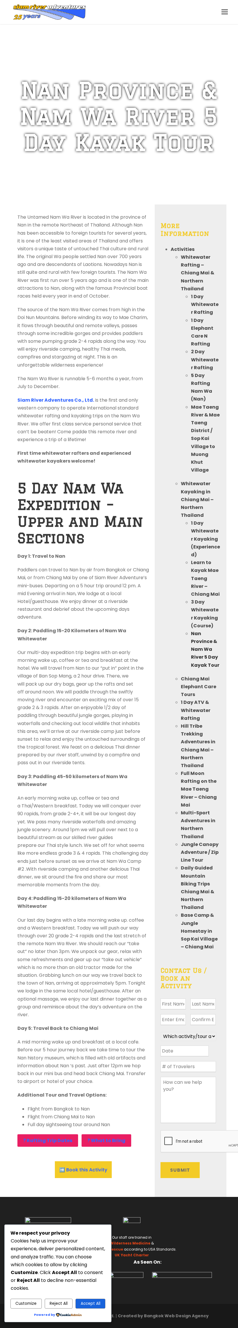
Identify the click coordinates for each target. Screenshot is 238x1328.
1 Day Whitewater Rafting (205, 304)
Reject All (59, 1303)
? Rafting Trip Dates (47, 1140)
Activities (182, 249)
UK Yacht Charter (132, 1255)
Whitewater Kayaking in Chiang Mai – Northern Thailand (197, 499)
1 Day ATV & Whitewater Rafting (195, 710)
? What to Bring (106, 1140)
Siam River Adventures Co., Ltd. (55, 400)
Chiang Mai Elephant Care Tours (198, 686)
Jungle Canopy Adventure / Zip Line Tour (200, 852)
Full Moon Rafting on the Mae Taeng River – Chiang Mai (199, 789)
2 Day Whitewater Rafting (205, 359)
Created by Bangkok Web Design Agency (163, 1316)
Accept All (90, 1303)
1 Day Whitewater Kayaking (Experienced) (205, 539)
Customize (26, 1303)
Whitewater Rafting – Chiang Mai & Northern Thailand (197, 273)
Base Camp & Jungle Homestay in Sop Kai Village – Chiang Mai (199, 931)
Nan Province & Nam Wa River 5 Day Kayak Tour (205, 649)
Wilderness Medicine (130, 1243)
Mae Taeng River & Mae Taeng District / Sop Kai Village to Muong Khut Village (205, 439)
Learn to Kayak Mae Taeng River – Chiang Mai (205, 578)
